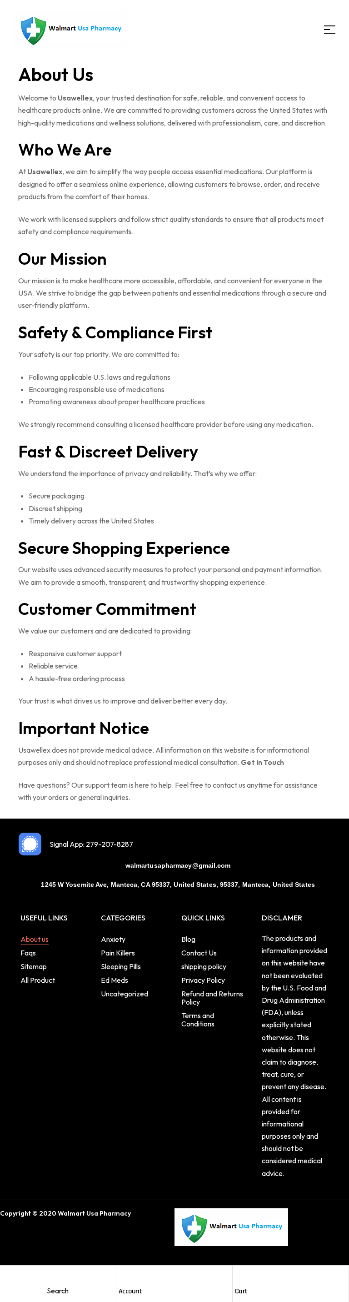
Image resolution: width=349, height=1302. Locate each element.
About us (34, 939)
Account (130, 1291)
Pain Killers (118, 952)
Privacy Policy (203, 980)
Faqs (28, 952)
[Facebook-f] (6, 1233)
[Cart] (240, 1276)
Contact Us (199, 952)
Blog (188, 939)
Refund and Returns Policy (212, 997)
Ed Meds (114, 980)
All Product (37, 980)
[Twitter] (20, 1233)
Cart (241, 1291)
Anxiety (113, 939)
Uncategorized (124, 993)
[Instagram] (34, 1233)
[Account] (124, 1276)
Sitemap (33, 966)
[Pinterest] (48, 1233)
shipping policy (203, 966)
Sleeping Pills (121, 966)
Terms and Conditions (197, 1019)
